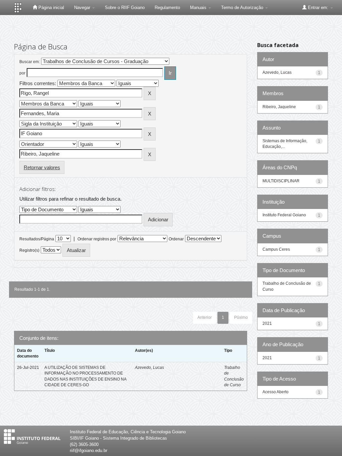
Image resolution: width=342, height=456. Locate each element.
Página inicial (50, 7)
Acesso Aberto (276, 392)
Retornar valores (42, 167)
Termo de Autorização (243, 7)
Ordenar (176, 239)
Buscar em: (29, 61)
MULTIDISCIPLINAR (281, 181)
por (22, 73)
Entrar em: (318, 7)
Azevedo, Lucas (149, 367)
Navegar (83, 7)
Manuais (199, 7)
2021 (267, 323)
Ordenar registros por (96, 239)
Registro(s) (29, 250)
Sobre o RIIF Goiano (125, 7)
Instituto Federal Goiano (284, 215)
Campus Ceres (276, 249)
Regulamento (167, 7)
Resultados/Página (36, 239)
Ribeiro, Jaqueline (279, 106)
